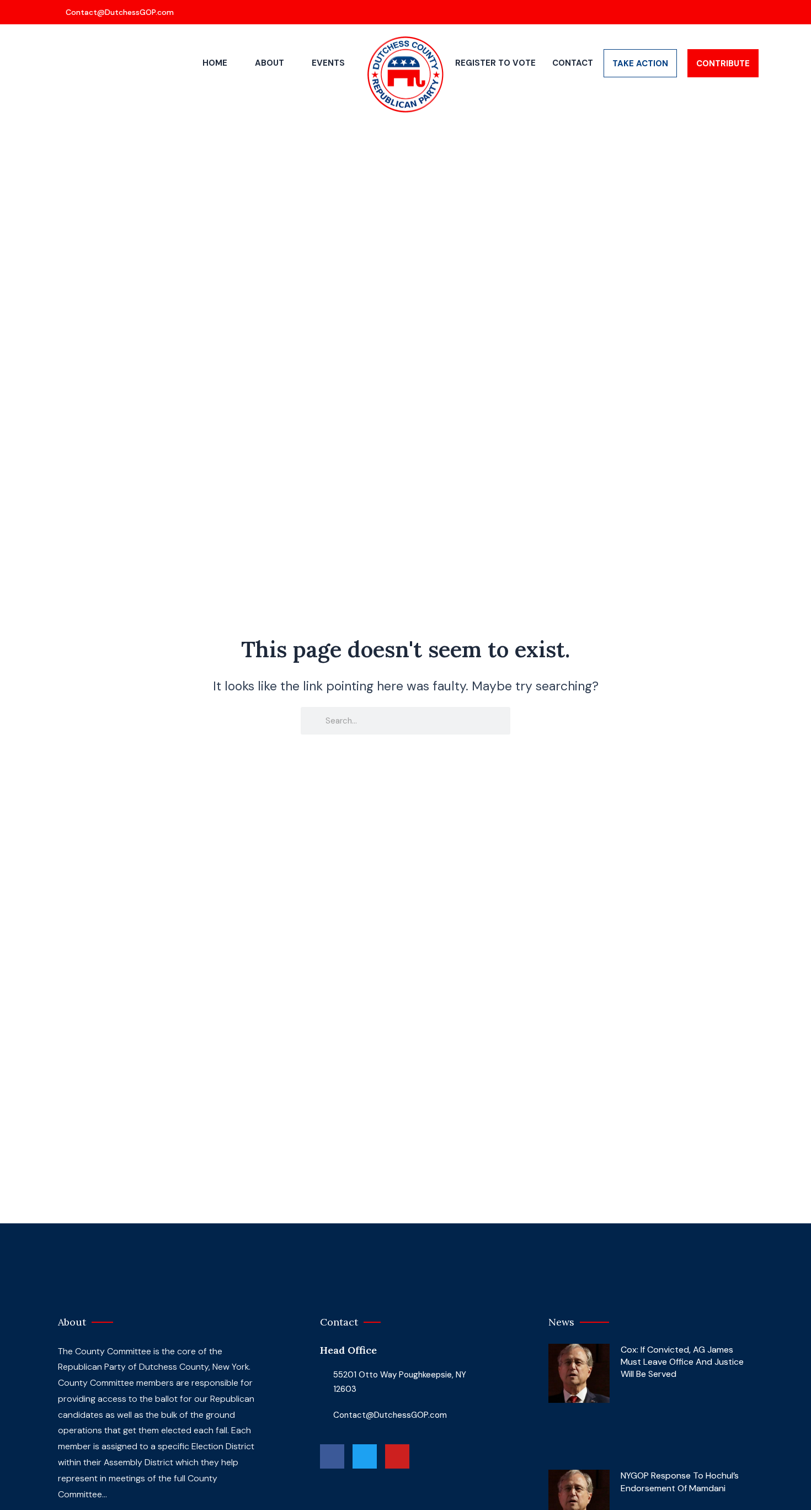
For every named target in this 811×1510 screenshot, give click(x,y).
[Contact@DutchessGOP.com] (114, 12)
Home (214, 62)
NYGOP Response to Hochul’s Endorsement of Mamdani (680, 1481)
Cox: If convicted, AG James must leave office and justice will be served (682, 1362)
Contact (572, 62)
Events (328, 62)
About (269, 62)
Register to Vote (495, 62)
